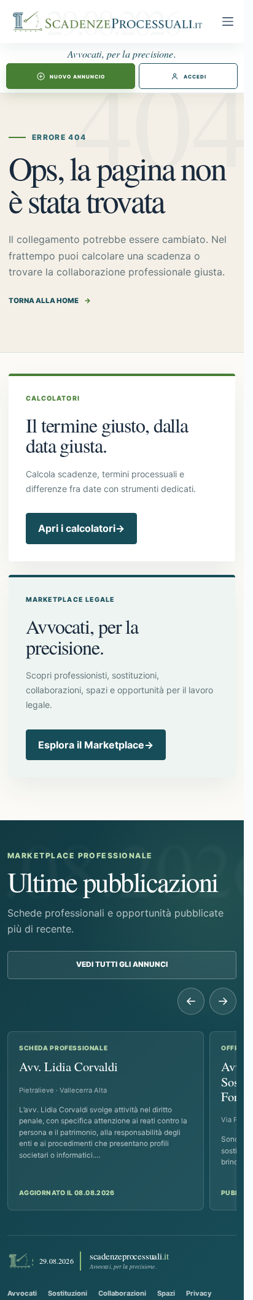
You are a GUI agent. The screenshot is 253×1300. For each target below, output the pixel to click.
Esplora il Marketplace (96, 745)
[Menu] (227, 21)
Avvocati (22, 1293)
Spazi (166, 1293)
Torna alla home (50, 300)
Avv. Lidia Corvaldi (68, 1066)
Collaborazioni (122, 1293)
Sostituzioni (67, 1293)
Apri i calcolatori (81, 528)
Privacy (199, 1293)
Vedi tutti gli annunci (122, 964)
